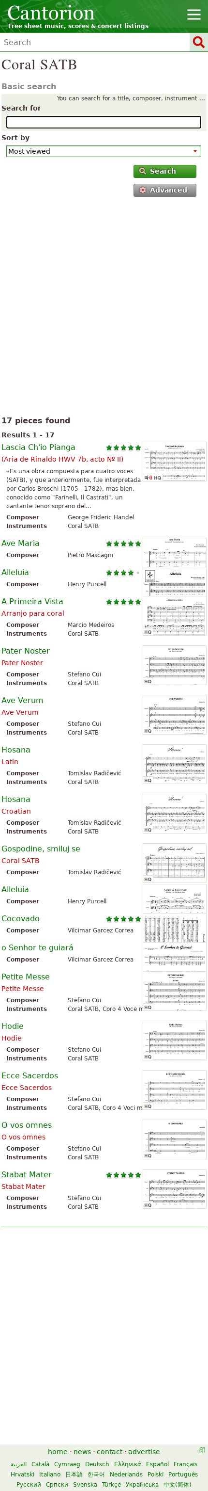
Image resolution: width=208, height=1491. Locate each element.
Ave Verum (22, 700)
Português (183, 1474)
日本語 (74, 1474)
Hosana (15, 749)
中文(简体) (177, 1484)
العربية (19, 1464)
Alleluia (15, 572)
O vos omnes (26, 1125)
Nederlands (126, 1474)
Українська (142, 1484)
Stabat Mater (26, 1174)
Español (157, 1464)
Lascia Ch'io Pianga (38, 447)
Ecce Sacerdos (29, 1075)
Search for (21, 108)
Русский (28, 1484)
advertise (144, 1452)
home (58, 1452)
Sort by (15, 138)
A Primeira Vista (32, 601)
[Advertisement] (104, 308)
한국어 (96, 1474)
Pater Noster (25, 651)
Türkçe (111, 1484)
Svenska (85, 1484)
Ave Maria (20, 543)
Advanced (168, 190)
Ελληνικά (127, 1464)
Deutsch (97, 1464)
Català (40, 1464)
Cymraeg (67, 1464)
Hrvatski (22, 1474)
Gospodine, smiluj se (40, 848)
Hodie (12, 1026)
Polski (155, 1474)
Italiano (49, 1474)
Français (185, 1464)
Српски (57, 1484)
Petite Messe (25, 976)
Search (163, 171)
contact (109, 1452)
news (82, 1452)
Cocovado (20, 918)
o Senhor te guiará (37, 947)
